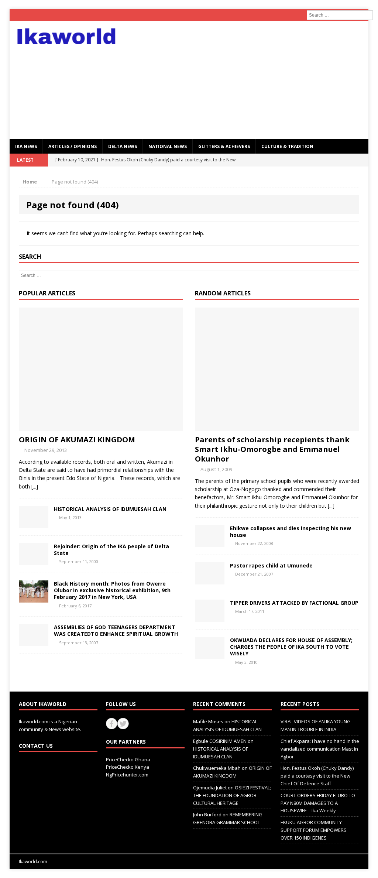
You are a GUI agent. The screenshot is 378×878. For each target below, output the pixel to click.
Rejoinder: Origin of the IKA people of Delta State (111, 549)
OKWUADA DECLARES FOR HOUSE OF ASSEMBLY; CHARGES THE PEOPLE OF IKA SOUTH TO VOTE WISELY (291, 647)
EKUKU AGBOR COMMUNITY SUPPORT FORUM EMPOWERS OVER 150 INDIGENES (314, 830)
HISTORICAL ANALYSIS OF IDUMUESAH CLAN (110, 508)
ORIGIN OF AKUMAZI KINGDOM (77, 440)
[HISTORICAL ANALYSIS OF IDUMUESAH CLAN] (33, 523)
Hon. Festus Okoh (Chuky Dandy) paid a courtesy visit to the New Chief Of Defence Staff (317, 776)
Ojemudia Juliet (210, 787)
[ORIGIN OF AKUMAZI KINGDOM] (101, 426)
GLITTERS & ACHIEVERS (224, 146)
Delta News (122, 146)
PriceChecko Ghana (128, 759)
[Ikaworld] (66, 36)
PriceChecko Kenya (127, 767)
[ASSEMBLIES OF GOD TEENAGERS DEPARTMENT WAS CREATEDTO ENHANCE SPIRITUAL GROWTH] (33, 641)
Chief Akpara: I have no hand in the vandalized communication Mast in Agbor (320, 749)
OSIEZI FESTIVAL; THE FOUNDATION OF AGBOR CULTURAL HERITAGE (232, 795)
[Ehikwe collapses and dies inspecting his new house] (209, 542)
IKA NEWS (26, 146)
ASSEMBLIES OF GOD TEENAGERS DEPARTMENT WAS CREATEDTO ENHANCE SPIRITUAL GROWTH (116, 630)
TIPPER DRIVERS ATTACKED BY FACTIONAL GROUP (294, 602)
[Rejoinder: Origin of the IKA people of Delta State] (33, 561)
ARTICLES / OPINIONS (72, 146)
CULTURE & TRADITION (287, 146)
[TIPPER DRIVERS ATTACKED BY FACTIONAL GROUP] (209, 617)
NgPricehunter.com (127, 774)
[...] (34, 486)
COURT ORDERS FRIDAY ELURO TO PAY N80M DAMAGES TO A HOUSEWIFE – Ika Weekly (318, 803)
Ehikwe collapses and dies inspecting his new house (290, 531)
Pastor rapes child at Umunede (271, 565)
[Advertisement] (246, 80)
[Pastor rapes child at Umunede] (209, 580)
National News (167, 146)
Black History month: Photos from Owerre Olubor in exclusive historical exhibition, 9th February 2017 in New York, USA (112, 590)
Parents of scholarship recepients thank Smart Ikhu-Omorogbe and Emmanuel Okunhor (272, 449)
